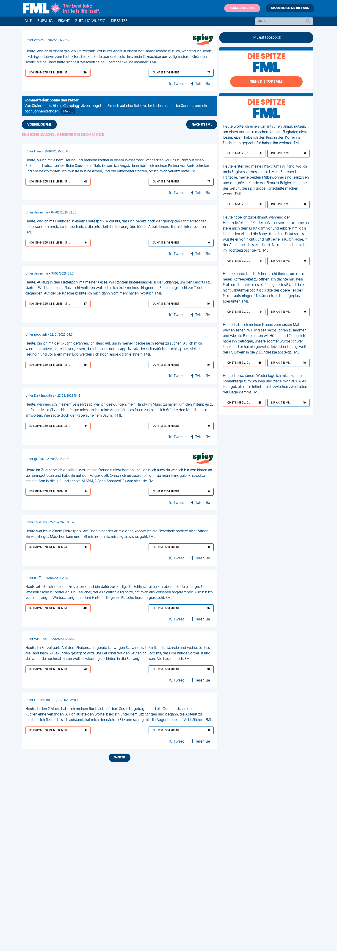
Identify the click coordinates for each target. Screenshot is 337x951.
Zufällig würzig (90, 21)
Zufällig (45, 21)
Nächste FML (202, 124)
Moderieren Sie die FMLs (290, 8)
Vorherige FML (39, 124)
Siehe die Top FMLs (266, 82)
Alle (28, 21)
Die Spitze (119, 21)
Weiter (119, 757)
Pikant (64, 21)
